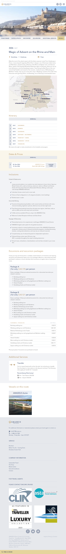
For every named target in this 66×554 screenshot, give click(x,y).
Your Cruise (5, 38)
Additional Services (49, 38)
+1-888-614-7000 (15, 433)
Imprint (46, 536)
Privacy (50, 536)
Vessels (61, 38)
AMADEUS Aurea (39, 164)
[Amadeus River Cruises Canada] (33, 422)
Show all (33, 119)
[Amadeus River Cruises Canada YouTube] (33, 531)
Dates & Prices (16, 38)
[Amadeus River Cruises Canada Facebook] (27, 531)
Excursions (36, 38)
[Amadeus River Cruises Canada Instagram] (38, 531)
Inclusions (27, 38)
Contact (55, 536)
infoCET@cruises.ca (16, 431)
